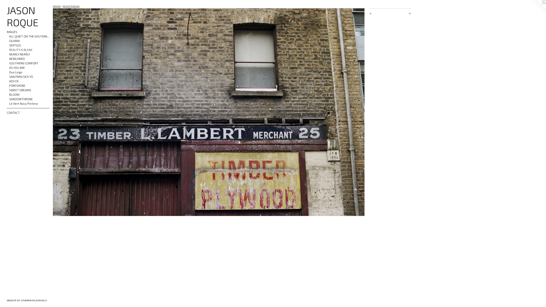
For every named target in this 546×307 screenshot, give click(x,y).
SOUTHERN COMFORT (23, 63)
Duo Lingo (15, 72)
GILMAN (14, 41)
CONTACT (13, 112)
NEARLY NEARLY (19, 54)
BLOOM (14, 94)
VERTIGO (15, 45)
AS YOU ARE (17, 68)
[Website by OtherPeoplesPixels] (537, 8)
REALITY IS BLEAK (20, 50)
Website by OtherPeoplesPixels (27, 300)
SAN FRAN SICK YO (21, 76)
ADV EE (14, 81)
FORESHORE (17, 85)
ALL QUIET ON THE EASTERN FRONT (29, 36)
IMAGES (12, 32)
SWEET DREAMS (20, 90)
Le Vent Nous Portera (23, 103)
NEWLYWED (17, 59)
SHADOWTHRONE (21, 99)
